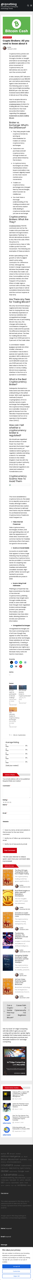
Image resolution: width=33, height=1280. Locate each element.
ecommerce (13, 1171)
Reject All (16, 1276)
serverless (8, 1183)
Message (4, 1245)
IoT (2, 1175)
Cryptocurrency (15, 226)
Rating (5, 800)
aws (22, 1156)
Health (27, 1171)
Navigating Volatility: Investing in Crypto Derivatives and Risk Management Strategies (21, 959)
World (29, 1185)
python (22, 1180)
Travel (26, 1183)
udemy (7, 1185)
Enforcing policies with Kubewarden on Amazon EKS (21, 1128)
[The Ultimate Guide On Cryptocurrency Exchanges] (13, 709)
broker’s (12, 347)
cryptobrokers (22, 735)
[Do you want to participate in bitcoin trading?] (13, 687)
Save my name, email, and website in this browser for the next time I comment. (16, 832)
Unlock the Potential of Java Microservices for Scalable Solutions (21, 1105)
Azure (25, 1157)
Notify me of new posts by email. (16, 844)
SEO (3, 1182)
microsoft (28, 1178)
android (18, 1154)
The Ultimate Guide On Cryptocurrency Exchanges (14, 716)
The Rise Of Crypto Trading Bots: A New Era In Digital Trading (22, 872)
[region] (16, 1263)
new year (13, 1180)
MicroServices (20, 1178)
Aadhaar (3, 1154)
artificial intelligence (10, 1156)
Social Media (15, 1183)
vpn (15, 1185)
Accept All (16, 1266)
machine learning (7, 1178)
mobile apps (5, 1180)
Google (21, 1171)
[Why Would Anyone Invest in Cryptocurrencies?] (23, 687)
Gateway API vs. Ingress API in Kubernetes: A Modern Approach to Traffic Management (21, 1094)
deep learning (14, 1168)
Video (12, 1185)
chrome (3, 1162)
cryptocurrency (15, 104)
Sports (21, 1183)
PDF (18, 1180)
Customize (16, 1271)
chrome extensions (14, 1162)
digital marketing (25, 1168)
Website (6, 821)
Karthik (9, 47)
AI (8, 1153)
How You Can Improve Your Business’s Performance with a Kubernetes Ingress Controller (21, 1118)
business (23, 1159)
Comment (7, 786)
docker (5, 1171)
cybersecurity (4, 1168)
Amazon (12, 1154)
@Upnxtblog (9, 4)
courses (17, 1165)
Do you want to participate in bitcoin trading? (12, 694)
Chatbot (30, 1159)
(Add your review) (12, 766)
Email (5, 813)
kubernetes (10, 1175)
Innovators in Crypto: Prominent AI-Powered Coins (22, 914)
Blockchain (13, 1159)
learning (21, 1175)
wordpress (21, 1185)
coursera (7, 1165)
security (28, 1180)
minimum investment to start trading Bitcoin (19, 115)
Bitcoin (15, 735)
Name (5, 805)
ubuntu (2, 1185)
